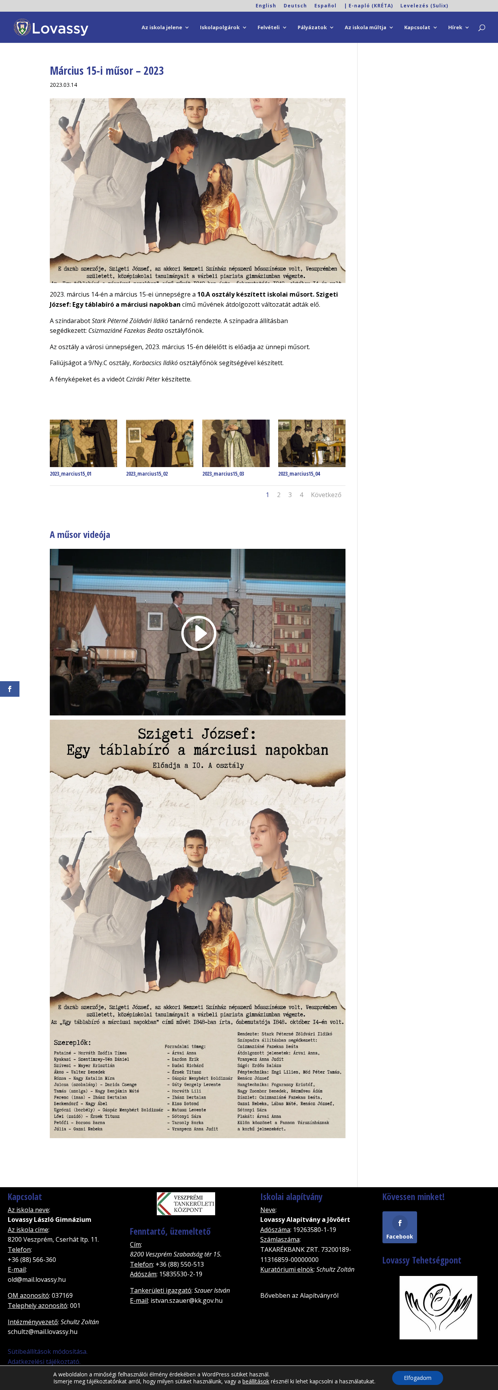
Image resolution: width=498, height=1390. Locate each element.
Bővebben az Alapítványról (299, 1295)
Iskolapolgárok (220, 28)
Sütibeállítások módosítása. (48, 1351)
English (266, 6)
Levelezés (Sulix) (424, 6)
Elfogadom (417, 1377)
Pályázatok (312, 28)
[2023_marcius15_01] (83, 467)
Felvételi (269, 28)
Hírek (455, 28)
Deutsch (295, 6)
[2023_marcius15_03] (236, 467)
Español (325, 6)
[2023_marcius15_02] (159, 467)
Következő (326, 494)
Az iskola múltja (365, 28)
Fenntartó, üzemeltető (170, 1231)
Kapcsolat (417, 28)
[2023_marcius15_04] (311, 467)
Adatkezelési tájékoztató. (44, 1361)
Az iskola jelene (162, 28)
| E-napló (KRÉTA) (368, 6)
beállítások (255, 1381)
